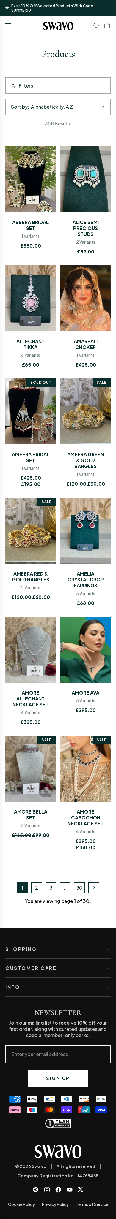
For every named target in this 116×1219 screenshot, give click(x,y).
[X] (80, 1189)
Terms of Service (92, 1204)
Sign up (58, 1078)
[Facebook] (58, 1190)
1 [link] (22, 887)
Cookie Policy (21, 1204)
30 (79, 887)
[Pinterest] (36, 1190)
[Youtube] (70, 1190)
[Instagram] (47, 1190)
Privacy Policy (55, 1204)
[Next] (93, 887)
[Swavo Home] (58, 26)
